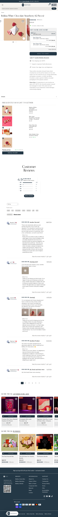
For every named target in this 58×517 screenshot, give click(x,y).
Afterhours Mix (21, 394)
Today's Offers (32, 481)
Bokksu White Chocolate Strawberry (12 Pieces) (22, 15)
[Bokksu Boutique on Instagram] (44, 496)
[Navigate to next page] (39, 383)
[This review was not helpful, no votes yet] (49, 256)
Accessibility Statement (45, 491)
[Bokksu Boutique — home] (26, 4)
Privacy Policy (46, 483)
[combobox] (29, 8)
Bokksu (17, 431)
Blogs (30, 490)
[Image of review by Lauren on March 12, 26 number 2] (33, 312)
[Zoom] (24, 38)
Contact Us (45, 479)
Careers (31, 492)
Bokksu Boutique (19, 481)
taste (8, 210)
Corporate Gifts (33, 485)
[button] (25, 270)
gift (33, 210)
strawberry (9, 214)
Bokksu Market (19, 483)
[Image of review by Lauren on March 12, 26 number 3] (40, 312)
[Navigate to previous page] (18, 383)
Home (2, 12)
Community (45, 481)
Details (3, 96)
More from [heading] (15, 394)
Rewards (31, 488)
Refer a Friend (32, 483)
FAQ (43, 488)
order (23, 210)
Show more (17, 214)
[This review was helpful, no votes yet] (47, 256)
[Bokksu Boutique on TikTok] (52, 496)
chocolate (17, 210)
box (12, 210)
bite (37, 210)
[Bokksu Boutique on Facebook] (47, 496)
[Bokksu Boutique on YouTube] (49, 496)
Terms (43, 485)
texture (28, 210)
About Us (31, 479)
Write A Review (29, 195)
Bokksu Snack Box (20, 479)
